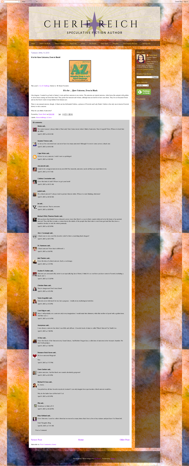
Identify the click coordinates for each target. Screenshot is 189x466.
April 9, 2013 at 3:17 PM (45, 264)
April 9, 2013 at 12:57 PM (46, 239)
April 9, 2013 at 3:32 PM (45, 279)
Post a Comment (41, 430)
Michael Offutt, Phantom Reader (48, 216)
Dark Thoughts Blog (44, 423)
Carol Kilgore (42, 310)
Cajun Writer (42, 153)
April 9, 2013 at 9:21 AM (45, 159)
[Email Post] (59, 114)
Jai (38, 203)
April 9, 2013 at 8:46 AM (45, 147)
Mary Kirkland (42, 416)
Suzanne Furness (43, 141)
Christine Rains (43, 285)
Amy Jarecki (41, 166)
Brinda (40, 126)
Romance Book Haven (45, 352)
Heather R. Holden (44, 271)
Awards (115, 43)
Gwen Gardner (42, 369)
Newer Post (36, 440)
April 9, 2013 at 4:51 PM (45, 304)
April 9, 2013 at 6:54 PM (45, 318)
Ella (39, 403)
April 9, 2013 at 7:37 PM (45, 362)
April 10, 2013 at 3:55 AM (46, 426)
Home (33, 43)
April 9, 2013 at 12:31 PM (45, 226)
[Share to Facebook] (70, 114)
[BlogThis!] (65, 114)
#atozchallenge (41, 117)
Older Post (125, 440)
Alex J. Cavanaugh (43, 233)
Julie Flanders (42, 258)
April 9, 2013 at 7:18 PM (45, 331)
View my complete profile (145, 69)
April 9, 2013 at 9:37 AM (45, 172)
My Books (92, 43)
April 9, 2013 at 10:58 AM (46, 197)
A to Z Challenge (44, 86)
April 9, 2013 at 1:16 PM (45, 251)
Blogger (113, 458)
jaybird (40, 191)
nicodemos (98, 458)
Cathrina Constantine (45, 178)
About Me (73, 43)
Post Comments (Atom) (48, 444)
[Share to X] (67, 114)
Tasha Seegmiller (43, 298)
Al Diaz (40, 338)
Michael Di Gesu (43, 382)
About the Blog (44, 43)
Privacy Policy (60, 43)
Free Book (104, 43)
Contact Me (146, 43)
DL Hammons (42, 245)
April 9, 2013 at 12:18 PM (45, 209)
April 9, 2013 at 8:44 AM (45, 134)
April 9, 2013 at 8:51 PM (45, 375)
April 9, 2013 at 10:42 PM (46, 409)
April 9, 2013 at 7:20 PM (45, 346)
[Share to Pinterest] (72, 114)
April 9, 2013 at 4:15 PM (45, 291)
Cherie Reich (153, 55)
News (83, 43)
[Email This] (63, 114)
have (50, 117)
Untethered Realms (130, 43)
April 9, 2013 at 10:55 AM (46, 184)
